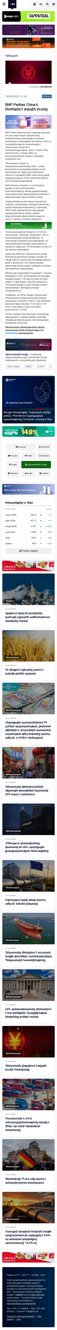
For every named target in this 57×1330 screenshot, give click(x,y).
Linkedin (45, 473)
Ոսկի (7, 538)
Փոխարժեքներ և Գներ (19, 502)
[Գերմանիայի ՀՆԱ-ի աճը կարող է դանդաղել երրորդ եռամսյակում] (28, 1155)
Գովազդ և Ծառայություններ (20, 1316)
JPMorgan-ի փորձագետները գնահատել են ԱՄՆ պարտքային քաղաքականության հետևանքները (27, 847)
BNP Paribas (13, 366)
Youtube (13, 456)
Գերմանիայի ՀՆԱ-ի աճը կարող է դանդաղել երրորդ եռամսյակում (25, 1180)
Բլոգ (19, 1319)
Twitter (29, 456)
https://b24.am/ (38, 1294)
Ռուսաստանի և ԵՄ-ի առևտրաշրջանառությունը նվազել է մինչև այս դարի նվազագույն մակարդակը (27, 1124)
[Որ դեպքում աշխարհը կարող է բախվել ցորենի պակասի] (28, 646)
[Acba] (28, 431)
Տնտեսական (12, 657)
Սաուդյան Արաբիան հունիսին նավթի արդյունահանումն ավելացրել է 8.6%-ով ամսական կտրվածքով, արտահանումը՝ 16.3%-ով (28, 1237)
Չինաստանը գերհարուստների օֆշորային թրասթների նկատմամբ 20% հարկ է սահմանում (26, 790)
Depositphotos (46, 87)
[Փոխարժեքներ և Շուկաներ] (41, 4)
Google (13, 465)
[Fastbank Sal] (28, 345)
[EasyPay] (28, 16)
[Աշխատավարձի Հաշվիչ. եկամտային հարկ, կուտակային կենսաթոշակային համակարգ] (34, 4)
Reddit (29, 473)
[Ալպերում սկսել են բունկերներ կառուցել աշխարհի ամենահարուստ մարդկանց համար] (28, 589)
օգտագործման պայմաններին (21, 1303)
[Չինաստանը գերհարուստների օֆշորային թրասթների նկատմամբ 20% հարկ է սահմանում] (28, 762)
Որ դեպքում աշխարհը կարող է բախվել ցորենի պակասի (24, 671)
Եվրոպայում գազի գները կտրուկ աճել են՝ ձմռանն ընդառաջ (25, 901)
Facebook (22, 447)
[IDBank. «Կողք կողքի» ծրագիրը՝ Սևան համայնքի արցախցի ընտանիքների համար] (28, 392)
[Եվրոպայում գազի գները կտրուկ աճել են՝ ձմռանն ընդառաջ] (28, 876)
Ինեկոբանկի (11, 333)
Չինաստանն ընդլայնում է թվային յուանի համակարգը (26, 1067)
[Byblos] (28, 30)
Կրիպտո (11, 55)
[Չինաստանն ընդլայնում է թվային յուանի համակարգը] (28, 1041)
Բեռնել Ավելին (29, 551)
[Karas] (28, 566)
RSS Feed (45, 447)
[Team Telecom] (28, 122)
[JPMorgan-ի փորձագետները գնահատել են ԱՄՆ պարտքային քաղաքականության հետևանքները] (28, 819)
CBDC (28, 366)
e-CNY (41, 366)
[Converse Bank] (28, 489)
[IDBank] (28, 43)
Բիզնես (10, 601)
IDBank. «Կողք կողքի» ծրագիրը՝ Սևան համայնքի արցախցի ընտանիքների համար (28, 416)
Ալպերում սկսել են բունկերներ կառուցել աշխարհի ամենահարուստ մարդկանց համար (27, 617)
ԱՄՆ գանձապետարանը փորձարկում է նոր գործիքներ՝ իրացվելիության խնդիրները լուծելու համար (28, 1013)
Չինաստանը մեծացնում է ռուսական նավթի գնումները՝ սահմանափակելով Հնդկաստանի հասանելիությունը (28, 956)
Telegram (14, 473)
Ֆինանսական (13, 710)
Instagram (45, 456)
